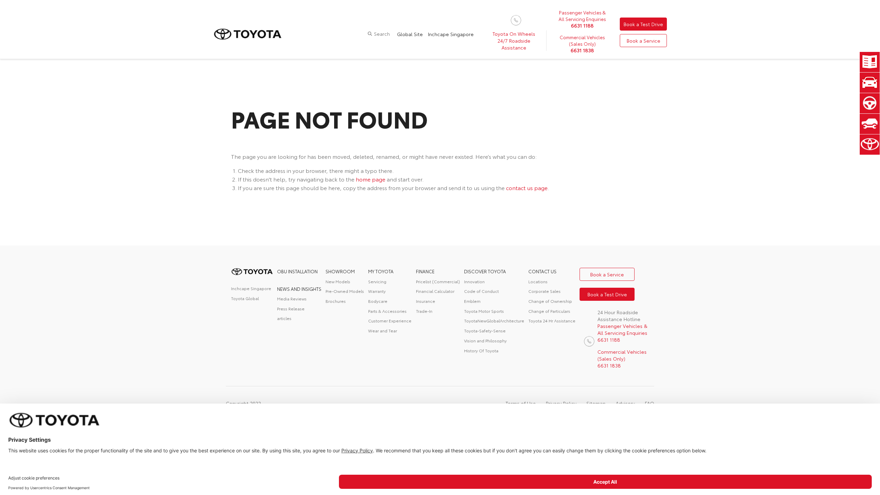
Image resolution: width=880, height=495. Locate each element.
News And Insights (299, 289)
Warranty (377, 291)
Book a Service (643, 40)
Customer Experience (389, 320)
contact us (542, 271)
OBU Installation (297, 271)
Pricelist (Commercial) (438, 281)
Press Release (291, 308)
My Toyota (381, 271)
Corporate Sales (544, 291)
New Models (338, 281)
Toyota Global (245, 298)
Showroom (340, 271)
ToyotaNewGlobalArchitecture (494, 320)
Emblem (472, 301)
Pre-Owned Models (345, 291)
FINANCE (425, 271)
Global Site (410, 34)
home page (370, 179)
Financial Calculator (435, 291)
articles (284, 318)
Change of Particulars (549, 311)
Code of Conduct (481, 291)
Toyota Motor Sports (484, 311)
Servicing (377, 281)
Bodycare (377, 301)
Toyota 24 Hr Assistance (551, 320)
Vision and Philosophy (485, 340)
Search (382, 34)
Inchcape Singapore (451, 34)
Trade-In (424, 311)
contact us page (527, 187)
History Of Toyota (481, 350)
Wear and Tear (382, 330)
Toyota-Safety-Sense (485, 330)
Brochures (336, 301)
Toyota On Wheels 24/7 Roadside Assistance (514, 40)
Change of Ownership (550, 301)
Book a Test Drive (643, 24)
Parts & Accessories (387, 311)
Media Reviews (292, 298)
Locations (538, 281)
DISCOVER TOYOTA (485, 271)
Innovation (474, 281)
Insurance (425, 301)
